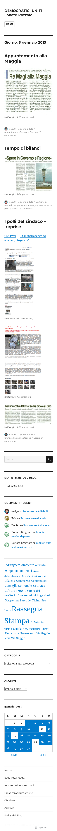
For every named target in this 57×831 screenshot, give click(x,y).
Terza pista (12, 633)
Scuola (17, 629)
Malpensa (18, 205)
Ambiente (27, 565)
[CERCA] (49, 459)
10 (28, 729)
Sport (45, 628)
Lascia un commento (22, 208)
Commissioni (39, 580)
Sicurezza (34, 628)
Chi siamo (10, 800)
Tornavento (28, 633)
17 (28, 735)
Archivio (9, 808)
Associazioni (29, 576)
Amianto (40, 565)
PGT (26, 205)
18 (35, 735)
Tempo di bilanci (22, 148)
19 (42, 735)
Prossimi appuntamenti (18, 793)
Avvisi (42, 576)
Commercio (23, 580)
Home (8, 770)
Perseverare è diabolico (36, 511)
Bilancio (10, 580)
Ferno (19, 590)
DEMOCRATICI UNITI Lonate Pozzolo (23, 13)
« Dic (14, 754)
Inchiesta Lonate (14, 778)
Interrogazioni (27, 595)
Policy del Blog (13, 815)
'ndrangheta (12, 565)
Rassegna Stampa (29, 132)
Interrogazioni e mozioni (19, 785)
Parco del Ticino (30, 600)
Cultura (10, 591)
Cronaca (8, 438)
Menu (9, 24)
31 (28, 748)
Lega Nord (43, 595)
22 (14, 741)
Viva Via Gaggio (15, 638)
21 (8, 741)
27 (49, 741)
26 (42, 741)
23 (21, 741)
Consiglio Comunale (18, 586)
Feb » (43, 754)
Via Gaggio (43, 633)
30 (21, 748)
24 (28, 741)
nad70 (12, 129)
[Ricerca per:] (25, 459)
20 (49, 735)
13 (49, 729)
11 (35, 729)
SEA (25, 628)
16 (21, 735)
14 (8, 735)
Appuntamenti (11, 132)
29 (14, 748)
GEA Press (10, 235)
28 (7, 748)
